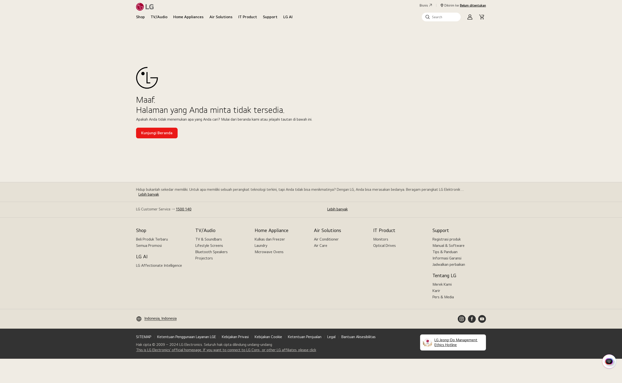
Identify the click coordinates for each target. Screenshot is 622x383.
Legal (331, 336)
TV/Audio (159, 17)
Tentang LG (444, 275)
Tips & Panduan (445, 252)
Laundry (261, 245)
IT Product (247, 17)
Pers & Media (443, 297)
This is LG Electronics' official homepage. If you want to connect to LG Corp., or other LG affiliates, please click (226, 350)
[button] (441, 17)
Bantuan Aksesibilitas (358, 336)
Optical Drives (384, 245)
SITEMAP (143, 336)
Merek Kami (442, 284)
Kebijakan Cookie (268, 336)
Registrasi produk (446, 239)
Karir (436, 290)
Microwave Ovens (269, 252)
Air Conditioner (326, 239)
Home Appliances (188, 17)
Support (270, 17)
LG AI (288, 17)
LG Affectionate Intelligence (159, 265)
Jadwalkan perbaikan (448, 264)
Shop (140, 17)
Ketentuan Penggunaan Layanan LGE (186, 336)
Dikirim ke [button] (465, 5)
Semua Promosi (149, 245)
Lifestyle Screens (209, 245)
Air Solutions (221, 17)
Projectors (204, 258)
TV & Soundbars (208, 239)
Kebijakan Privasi (235, 336)
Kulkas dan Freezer (270, 239)
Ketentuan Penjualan (304, 336)
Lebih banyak (148, 194)
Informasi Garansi (446, 258)
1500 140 (183, 209)
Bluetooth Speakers (211, 252)
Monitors (380, 239)
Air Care (320, 245)
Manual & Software (448, 245)
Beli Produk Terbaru (152, 239)
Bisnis (424, 5)
